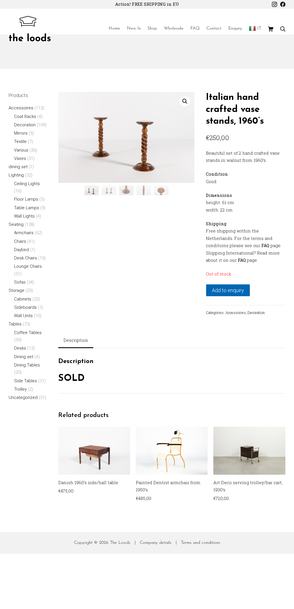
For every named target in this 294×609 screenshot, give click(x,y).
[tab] (75, 340)
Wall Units (23, 315)
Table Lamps (26, 207)
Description (75, 340)
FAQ (265, 245)
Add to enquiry (228, 290)
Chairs (20, 241)
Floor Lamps (26, 199)
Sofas (20, 282)
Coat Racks (25, 116)
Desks (20, 348)
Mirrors (21, 133)
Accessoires (235, 312)
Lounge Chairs (28, 266)
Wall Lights (24, 216)
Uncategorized (23, 397)
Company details (155, 543)
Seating (16, 224)
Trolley (20, 389)
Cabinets (22, 299)
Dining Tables (27, 365)
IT (259, 28)
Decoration (256, 312)
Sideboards (25, 307)
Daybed (21, 249)
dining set (18, 166)
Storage (16, 290)
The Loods (120, 543)
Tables (15, 324)
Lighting (16, 175)
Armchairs (24, 232)
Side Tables (25, 380)
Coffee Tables (28, 332)
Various (21, 150)
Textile (20, 141)
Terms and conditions (200, 543)
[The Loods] (30, 29)
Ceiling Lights (27, 183)
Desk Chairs (25, 258)
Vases (20, 158)
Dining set (23, 356)
